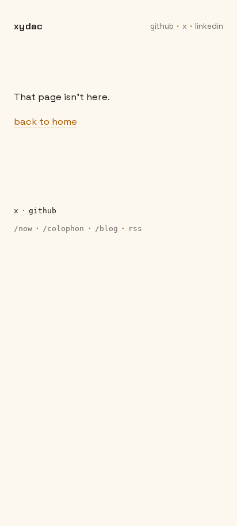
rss (135, 228)
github (162, 26)
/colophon (63, 228)
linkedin (209, 26)
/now (23, 228)
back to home (45, 122)
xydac (28, 26)
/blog (106, 228)
